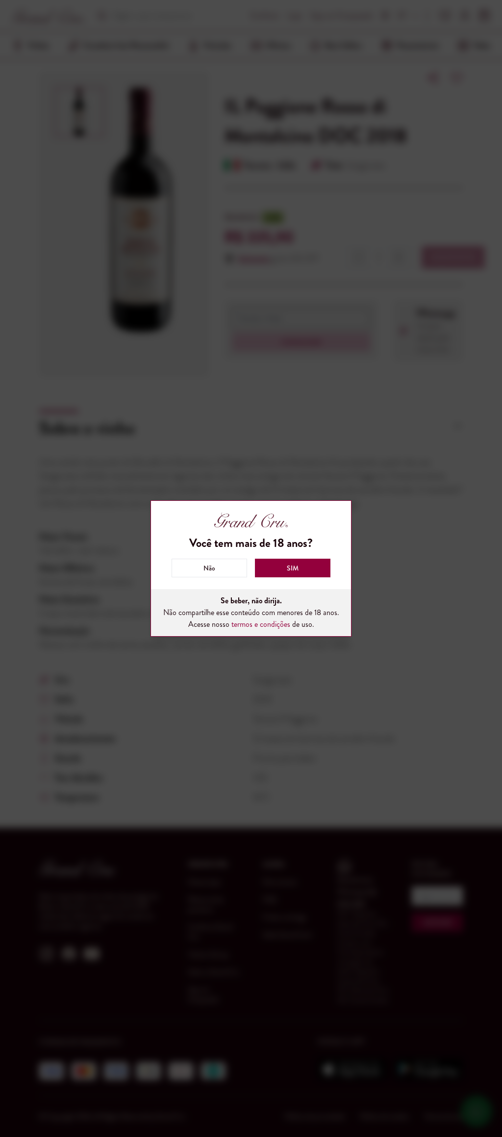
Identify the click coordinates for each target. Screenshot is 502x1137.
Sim (293, 568)
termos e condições (260, 624)
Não (209, 568)
